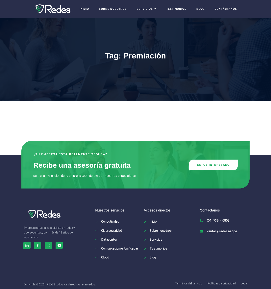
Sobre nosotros (113, 9)
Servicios (145, 9)
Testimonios (176, 9)
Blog (200, 9)
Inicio (84, 9)
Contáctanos (226, 9)
